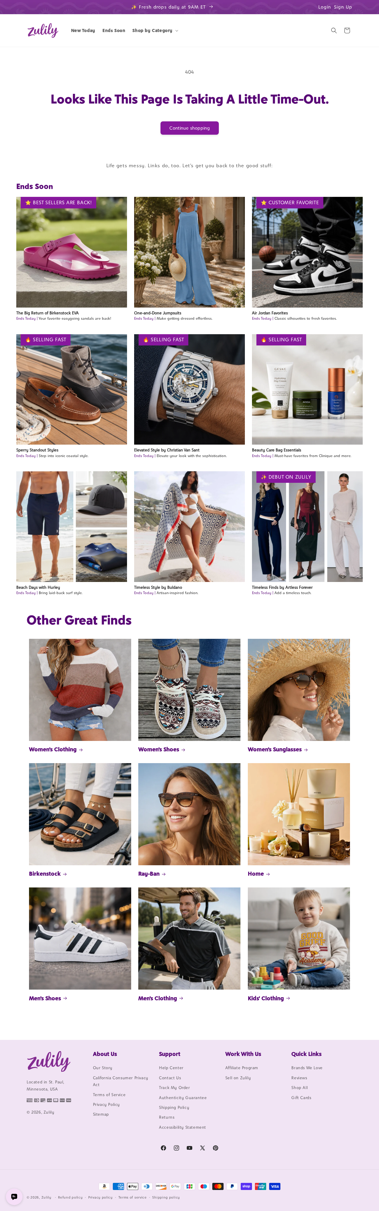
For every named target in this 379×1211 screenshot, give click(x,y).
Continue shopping (189, 128)
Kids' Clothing (266, 998)
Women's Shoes (158, 749)
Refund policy (70, 1197)
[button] (155, 30)
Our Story (103, 1068)
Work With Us (243, 1054)
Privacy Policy (106, 1104)
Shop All (299, 1087)
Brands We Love (306, 1068)
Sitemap (101, 1114)
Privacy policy (100, 1197)
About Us (105, 1054)
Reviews (299, 1077)
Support (169, 1054)
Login (324, 7)
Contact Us (170, 1077)
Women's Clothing (53, 749)
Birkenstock (45, 873)
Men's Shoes (45, 998)
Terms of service (132, 1197)
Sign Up (343, 7)
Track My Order (174, 1087)
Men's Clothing (157, 998)
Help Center (171, 1068)
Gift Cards (301, 1097)
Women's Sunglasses (275, 749)
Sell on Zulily (238, 1077)
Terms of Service (109, 1094)
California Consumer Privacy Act (120, 1081)
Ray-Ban (149, 873)
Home (256, 873)
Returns (166, 1117)
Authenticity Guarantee (183, 1097)
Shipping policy (166, 1197)
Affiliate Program (241, 1068)
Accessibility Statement (182, 1127)
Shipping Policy (174, 1107)
